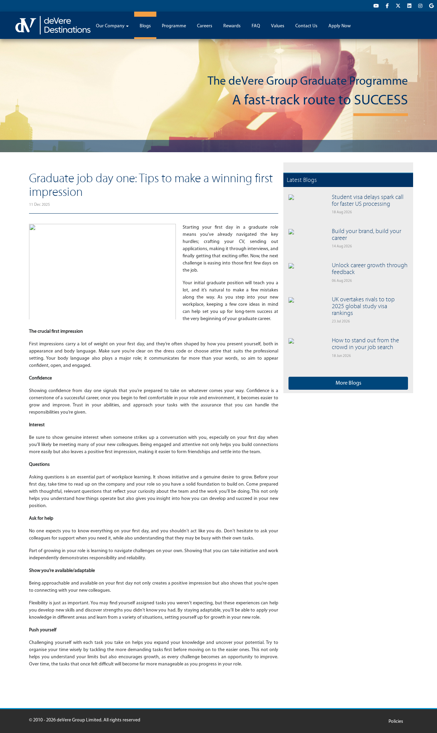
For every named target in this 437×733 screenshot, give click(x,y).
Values (277, 26)
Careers (204, 26)
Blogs (145, 26)
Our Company (110, 26)
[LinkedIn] (409, 6)
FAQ (256, 26)
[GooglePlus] (431, 6)
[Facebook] (387, 6)
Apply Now (339, 26)
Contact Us (306, 26)
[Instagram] (420, 6)
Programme (174, 26)
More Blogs (348, 383)
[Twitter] (398, 6)
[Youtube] (376, 6)
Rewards (232, 26)
